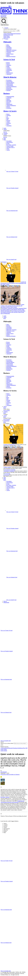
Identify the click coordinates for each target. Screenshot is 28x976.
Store (4, 138)
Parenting (8, 90)
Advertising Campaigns (8, 471)
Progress (8, 120)
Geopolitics (8, 125)
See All (5, 132)
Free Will (11, 34)
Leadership (8, 97)
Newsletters (9, 141)
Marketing (8, 100)
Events (7, 143)
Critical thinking (7, 33)
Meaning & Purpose (10, 56)
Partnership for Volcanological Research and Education (12, 801)
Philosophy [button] (7, 321)
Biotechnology (9, 72)
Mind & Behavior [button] (10, 357)
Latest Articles (6, 37)
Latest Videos (6, 36)
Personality (8, 87)
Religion (8, 46)
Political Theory (10, 53)
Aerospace (8, 65)
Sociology (8, 123)
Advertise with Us (10, 147)
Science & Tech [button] (9, 339)
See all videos (6, 410)
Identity (8, 55)
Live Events (6, 474)
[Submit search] (18, 31)
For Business (3, 15)
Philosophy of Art (10, 51)
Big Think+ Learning (11, 144)
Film (7, 119)
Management (9, 104)
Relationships (9, 89)
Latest (4, 128)
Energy (8, 71)
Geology (8, 67)
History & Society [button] (10, 391)
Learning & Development (9, 444)
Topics (6, 38)
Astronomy (8, 74)
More (4, 139)
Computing (8, 69)
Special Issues (9, 142)
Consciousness (9, 85)
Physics (8, 62)
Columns (5, 133)
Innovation (8, 101)
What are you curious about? (9, 29)
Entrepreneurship (10, 96)
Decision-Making (10, 82)
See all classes (6, 419)
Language (8, 52)
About (7, 148)
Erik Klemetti (4, 772)
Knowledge (9, 48)
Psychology (9, 80)
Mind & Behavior (10, 77)
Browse (5, 137)
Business (6, 93)
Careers (8, 150)
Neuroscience (9, 81)
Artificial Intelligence (11, 105)
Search (6, 27)
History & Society (10, 111)
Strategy (8, 102)
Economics (8, 108)
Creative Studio (9, 146)
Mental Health (9, 84)
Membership (3, 16)
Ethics (7, 44)
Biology (8, 63)
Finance (8, 99)
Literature (8, 115)
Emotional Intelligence (11, 86)
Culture (8, 121)
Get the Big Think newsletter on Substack (10, 774)
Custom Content (7, 467)
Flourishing (8, 47)
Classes (5, 134)
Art (7, 116)
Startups (8, 106)
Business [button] (6, 373)
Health (7, 66)
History (8, 114)
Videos (5, 129)
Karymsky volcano (5, 797)
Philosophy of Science (11, 50)
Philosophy (13, 33)
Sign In (2, 313)
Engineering (9, 70)
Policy (7, 124)
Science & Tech (9, 59)
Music (7, 118)
